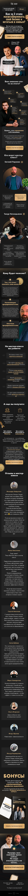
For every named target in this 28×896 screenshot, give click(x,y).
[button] (14, 36)
